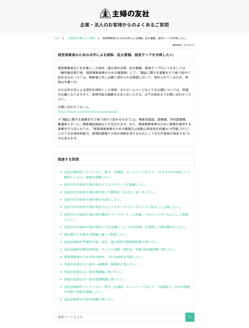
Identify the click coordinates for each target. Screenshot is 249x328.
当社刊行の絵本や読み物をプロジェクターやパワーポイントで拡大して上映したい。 (123, 206)
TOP (56, 38)
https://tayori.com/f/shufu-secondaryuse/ (88, 111)
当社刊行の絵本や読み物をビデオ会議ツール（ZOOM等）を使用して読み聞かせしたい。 (126, 227)
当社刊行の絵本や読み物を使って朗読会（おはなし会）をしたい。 (110, 192)
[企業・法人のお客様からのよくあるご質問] (124, 13)
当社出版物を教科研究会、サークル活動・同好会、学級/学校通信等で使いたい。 (120, 249)
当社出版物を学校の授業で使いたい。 (91, 299)
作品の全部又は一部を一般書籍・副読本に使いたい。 (101, 264)
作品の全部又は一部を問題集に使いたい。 (93, 271)
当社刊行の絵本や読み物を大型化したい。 (93, 199)
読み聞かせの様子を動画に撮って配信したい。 (96, 234)
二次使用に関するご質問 (81, 38)
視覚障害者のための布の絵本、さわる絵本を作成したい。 (104, 256)
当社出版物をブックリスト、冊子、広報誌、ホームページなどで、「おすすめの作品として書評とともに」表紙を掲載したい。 (127, 174)
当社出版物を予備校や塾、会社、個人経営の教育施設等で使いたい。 (112, 241)
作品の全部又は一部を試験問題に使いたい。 (95, 279)
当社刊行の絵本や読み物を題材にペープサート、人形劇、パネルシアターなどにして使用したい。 (126, 217)
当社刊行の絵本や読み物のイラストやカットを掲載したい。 (106, 184)
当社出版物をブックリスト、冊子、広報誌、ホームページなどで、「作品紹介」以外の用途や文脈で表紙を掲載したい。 (127, 289)
